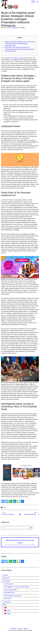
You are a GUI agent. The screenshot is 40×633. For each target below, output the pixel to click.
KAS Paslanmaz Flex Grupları (12, 595)
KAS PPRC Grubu (9, 592)
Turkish (8, 610)
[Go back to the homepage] (9, 4)
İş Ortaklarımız (7, 602)
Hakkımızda (6, 578)
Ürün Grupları (6, 581)
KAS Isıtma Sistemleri (10, 589)
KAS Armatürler (8, 584)
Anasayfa (5, 575)
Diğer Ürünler (7, 598)
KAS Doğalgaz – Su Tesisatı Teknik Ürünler (16, 587)
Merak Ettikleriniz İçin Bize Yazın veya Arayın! (20, 542)
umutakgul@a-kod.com (15, 27)
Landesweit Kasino (10, 45)
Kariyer (20, 628)
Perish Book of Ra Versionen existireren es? (17, 47)
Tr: (4, 608)
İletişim (5, 605)
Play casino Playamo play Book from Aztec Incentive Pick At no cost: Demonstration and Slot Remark (11, 514)
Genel (4, 507)
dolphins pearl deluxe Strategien (15, 58)
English (8, 613)
